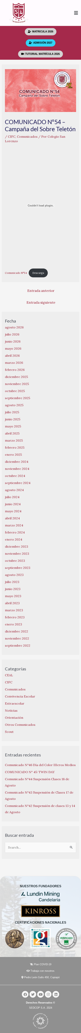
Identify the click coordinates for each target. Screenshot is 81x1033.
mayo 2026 (13, 348)
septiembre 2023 (17, 568)
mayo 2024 (13, 511)
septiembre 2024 (17, 483)
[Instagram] (48, 994)
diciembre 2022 (16, 631)
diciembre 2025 (16, 377)
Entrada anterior (40, 291)
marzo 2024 (14, 525)
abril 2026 (12, 355)
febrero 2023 (15, 617)
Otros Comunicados (20, 725)
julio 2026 (12, 334)
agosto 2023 (14, 575)
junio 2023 (12, 589)
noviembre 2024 (17, 469)
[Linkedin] (55, 994)
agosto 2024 (14, 490)
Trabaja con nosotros (42, 970)
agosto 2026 (14, 327)
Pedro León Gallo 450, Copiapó (41, 977)
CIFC (11, 136)
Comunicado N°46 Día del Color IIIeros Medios (40, 765)
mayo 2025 (13, 426)
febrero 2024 (15, 532)
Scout (9, 732)
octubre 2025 (15, 391)
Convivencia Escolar (20, 696)
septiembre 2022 (17, 645)
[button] (59, 13)
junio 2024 (13, 504)
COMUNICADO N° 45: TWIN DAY (30, 772)
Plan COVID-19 (42, 964)
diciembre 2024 (16, 462)
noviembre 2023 (17, 553)
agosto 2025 (14, 405)
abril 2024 (12, 518)
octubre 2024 (15, 476)
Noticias (11, 710)
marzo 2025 (14, 440)
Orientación (14, 718)
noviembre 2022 (17, 638)
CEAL (9, 675)
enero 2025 (13, 454)
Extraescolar (14, 703)
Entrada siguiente (41, 302)
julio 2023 (12, 582)
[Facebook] (25, 994)
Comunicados (27, 136)
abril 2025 (12, 433)
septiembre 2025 (17, 398)
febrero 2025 (14, 447)
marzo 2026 (14, 363)
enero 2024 (13, 539)
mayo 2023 (13, 596)
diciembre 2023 (16, 546)
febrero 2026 (15, 370)
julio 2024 (12, 497)
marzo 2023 (14, 610)
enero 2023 (13, 624)
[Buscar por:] (40, 847)
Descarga (38, 273)
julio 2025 (12, 412)
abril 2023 (12, 603)
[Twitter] (32, 994)
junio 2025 (12, 419)
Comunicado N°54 (16, 273)
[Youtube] (40, 994)
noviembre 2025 (17, 384)
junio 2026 (12, 341)
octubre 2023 (15, 561)
